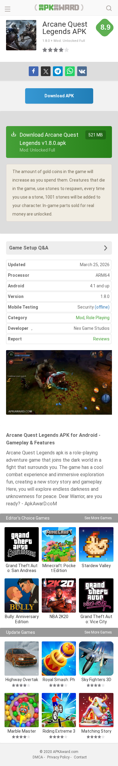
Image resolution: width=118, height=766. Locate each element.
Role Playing (98, 317)
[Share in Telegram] (58, 71)
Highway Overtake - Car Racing (21, 679)
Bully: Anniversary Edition (22, 619)
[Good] (56, 49)
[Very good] (61, 49)
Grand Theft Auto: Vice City (96, 619)
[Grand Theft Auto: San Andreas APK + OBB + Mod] (22, 544)
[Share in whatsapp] (70, 71)
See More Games (98, 518)
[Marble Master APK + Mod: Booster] (22, 710)
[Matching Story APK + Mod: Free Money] (96, 710)
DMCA (38, 757)
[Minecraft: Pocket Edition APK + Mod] (59, 544)
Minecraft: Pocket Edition (59, 568)
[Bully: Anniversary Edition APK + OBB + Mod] (22, 595)
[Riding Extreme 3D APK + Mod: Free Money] (59, 710)
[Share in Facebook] (33, 71)
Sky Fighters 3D (96, 679)
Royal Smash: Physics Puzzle (59, 679)
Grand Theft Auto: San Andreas (22, 568)
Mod (80, 317)
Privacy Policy (58, 757)
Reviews (101, 338)
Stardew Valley (96, 565)
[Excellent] (67, 49)
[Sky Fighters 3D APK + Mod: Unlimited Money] (96, 658)
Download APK (59, 95)
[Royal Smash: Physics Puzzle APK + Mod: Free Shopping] (59, 658)
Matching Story (96, 731)
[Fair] (50, 49)
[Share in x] (46, 71)
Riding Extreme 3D (59, 731)
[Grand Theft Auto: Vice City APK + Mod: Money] (96, 595)
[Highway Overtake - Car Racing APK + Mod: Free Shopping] (22, 658)
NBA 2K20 (59, 616)
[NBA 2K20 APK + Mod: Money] (59, 595)
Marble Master (22, 731)
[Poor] (45, 49)
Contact (80, 757)
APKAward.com (59, 8)
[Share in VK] (82, 71)
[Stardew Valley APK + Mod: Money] (96, 544)
